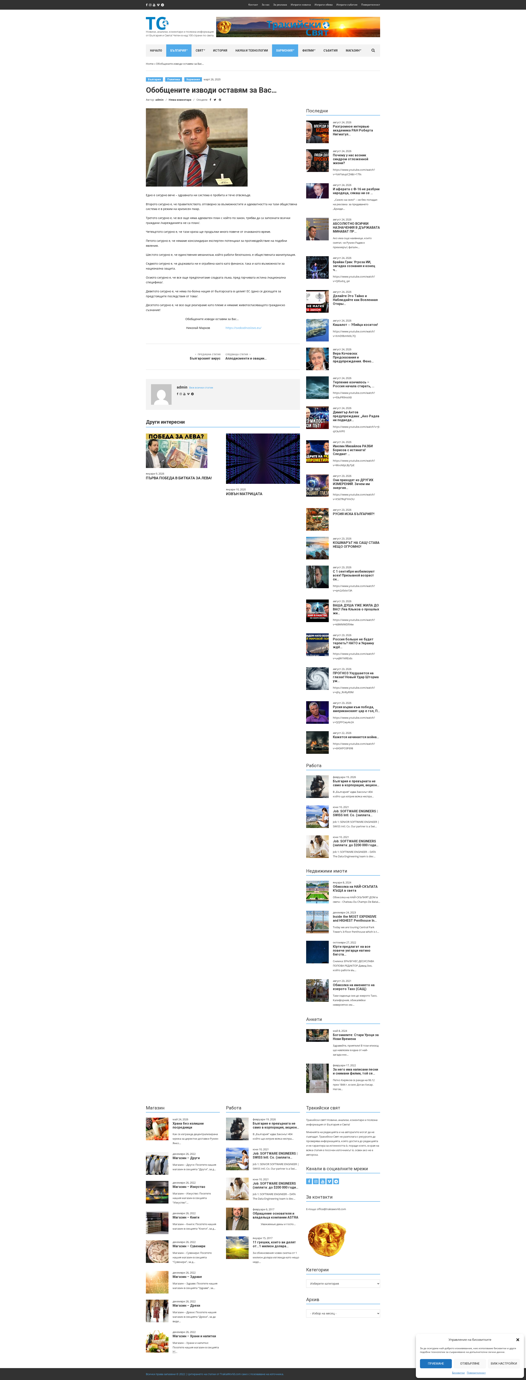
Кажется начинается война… (356, 737)
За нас (266, 4)
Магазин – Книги (186, 1217)
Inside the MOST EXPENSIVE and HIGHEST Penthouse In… (355, 918)
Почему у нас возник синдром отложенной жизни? (350, 159)
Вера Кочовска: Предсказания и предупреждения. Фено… (353, 357)
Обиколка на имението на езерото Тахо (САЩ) (354, 987)
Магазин (353, 50)
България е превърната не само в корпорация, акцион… (356, 783)
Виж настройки (504, 1363)
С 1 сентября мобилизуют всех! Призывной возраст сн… (354, 575)
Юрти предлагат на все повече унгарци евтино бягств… (351, 950)
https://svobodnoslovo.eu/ (243, 328)
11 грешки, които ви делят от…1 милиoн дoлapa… (274, 1244)
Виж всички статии (201, 387)
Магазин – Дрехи (186, 1305)
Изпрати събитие (347, 4)
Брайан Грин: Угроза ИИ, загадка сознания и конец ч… (354, 266)
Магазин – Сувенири (189, 1246)
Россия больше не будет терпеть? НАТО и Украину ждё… (353, 643)
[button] (518, 1340)
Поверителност (476, 1372)
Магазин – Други (186, 1158)
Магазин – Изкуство (189, 1187)
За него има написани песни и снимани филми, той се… (355, 1071)
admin (159, 99)
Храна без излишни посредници (188, 1125)
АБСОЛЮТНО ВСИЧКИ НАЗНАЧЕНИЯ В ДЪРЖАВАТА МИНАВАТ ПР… (356, 227)
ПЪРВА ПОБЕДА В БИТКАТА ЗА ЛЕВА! (179, 478)
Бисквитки (458, 1372)
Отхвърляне (470, 1363)
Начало (156, 50)
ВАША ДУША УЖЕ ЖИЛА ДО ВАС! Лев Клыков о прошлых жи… (356, 609)
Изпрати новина (301, 4)
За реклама (280, 4)
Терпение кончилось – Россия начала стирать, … (353, 384)
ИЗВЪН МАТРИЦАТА (244, 494)
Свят (199, 50)
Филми (308, 50)
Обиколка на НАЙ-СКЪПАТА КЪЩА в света (355, 888)
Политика (173, 79)
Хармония (284, 50)
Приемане (436, 1363)
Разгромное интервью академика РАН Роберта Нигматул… (353, 130)
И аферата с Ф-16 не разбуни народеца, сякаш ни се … (356, 191)
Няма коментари (180, 99)
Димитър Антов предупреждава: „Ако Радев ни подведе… (356, 416)
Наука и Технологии (251, 50)
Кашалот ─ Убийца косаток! (355, 325)
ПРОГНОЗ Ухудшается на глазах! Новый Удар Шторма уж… (356, 677)
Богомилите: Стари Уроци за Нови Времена (356, 1037)
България (178, 50)
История (220, 50)
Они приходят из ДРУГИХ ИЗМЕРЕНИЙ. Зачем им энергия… (353, 484)
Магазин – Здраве (187, 1277)
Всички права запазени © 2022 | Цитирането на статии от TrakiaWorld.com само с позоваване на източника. (215, 1374)
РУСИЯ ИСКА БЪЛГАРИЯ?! (353, 514)
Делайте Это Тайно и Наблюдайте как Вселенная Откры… (355, 300)
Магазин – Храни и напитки (194, 1336)
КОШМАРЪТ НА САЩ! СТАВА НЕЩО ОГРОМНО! (356, 545)
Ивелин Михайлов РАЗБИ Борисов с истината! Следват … (353, 450)
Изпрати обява (324, 4)
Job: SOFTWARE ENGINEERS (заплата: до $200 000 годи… (355, 843)
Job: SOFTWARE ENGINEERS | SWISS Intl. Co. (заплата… (355, 813)
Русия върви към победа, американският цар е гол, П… (356, 709)
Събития (330, 50)
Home (149, 64)
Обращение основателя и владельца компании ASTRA (275, 1215)
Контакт (253, 4)
